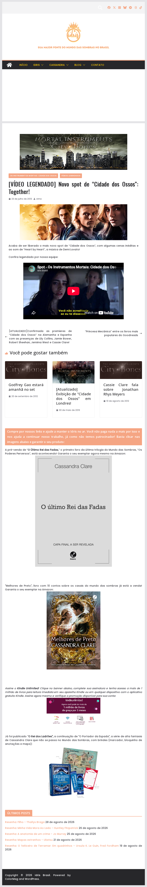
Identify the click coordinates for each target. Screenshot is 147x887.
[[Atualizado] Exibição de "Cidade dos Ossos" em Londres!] (73, 363)
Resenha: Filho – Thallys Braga (25, 822)
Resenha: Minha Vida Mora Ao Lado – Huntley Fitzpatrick (41, 828)
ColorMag (11, 879)
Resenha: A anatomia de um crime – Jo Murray (35, 834)
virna (39, 198)
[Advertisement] (73, 96)
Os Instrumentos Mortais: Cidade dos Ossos (33, 175)
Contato (97, 65)
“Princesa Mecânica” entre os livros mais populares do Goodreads (111, 333)
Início (23, 65)
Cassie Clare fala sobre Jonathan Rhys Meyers (120, 389)
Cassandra (57, 65)
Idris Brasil (42, 875)
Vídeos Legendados (70, 175)
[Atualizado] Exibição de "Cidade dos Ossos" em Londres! (73, 396)
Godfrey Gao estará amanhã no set (26, 387)
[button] (42, 64)
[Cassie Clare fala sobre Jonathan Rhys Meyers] (121, 363)
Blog (77, 65)
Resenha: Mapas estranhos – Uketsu (29, 840)
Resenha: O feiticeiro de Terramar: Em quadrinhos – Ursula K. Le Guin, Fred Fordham (62, 846)
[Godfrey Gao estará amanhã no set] (26, 363)
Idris (36, 65)
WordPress (32, 879)
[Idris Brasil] (9, 65)
